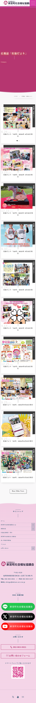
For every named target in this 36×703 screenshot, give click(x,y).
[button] (33, 3)
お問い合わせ (4, 548)
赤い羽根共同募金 (6, 540)
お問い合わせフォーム (19, 656)
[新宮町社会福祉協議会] (17, 3)
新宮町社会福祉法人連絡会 (8, 536)
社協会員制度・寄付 (6, 532)
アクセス (3, 544)
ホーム (3, 521)
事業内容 (3, 528)
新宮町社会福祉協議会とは (8, 524)
